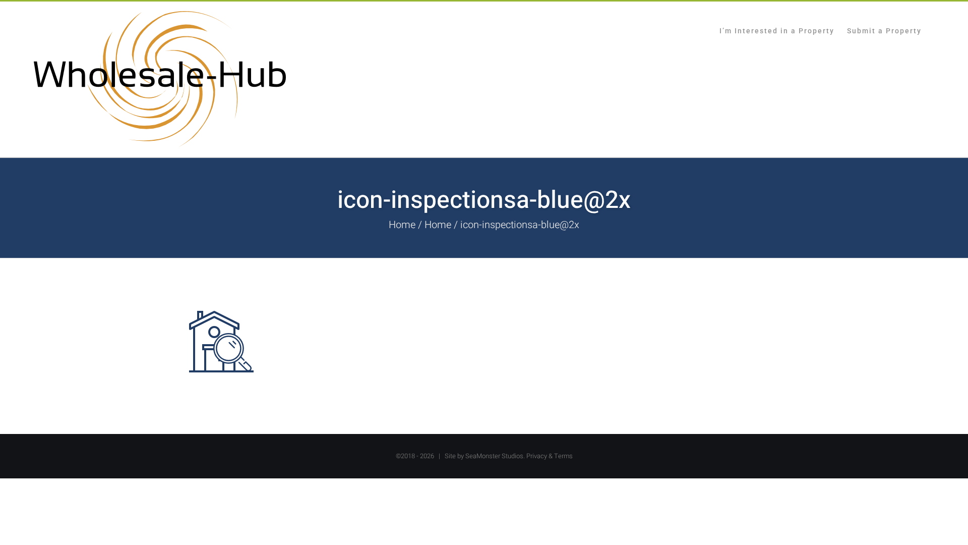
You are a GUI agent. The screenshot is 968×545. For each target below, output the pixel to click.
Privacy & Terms (549, 456)
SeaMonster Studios (494, 456)
